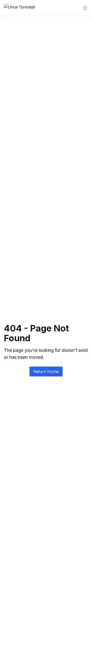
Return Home (46, 371)
